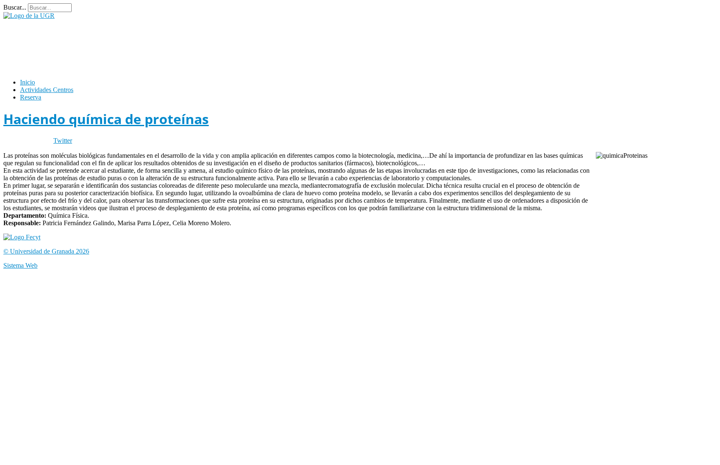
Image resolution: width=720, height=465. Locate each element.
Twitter (62, 140)
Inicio (27, 82)
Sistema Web (20, 265)
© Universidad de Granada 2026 (46, 251)
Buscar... (14, 7)
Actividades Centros (46, 89)
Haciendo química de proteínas (106, 119)
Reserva (30, 97)
